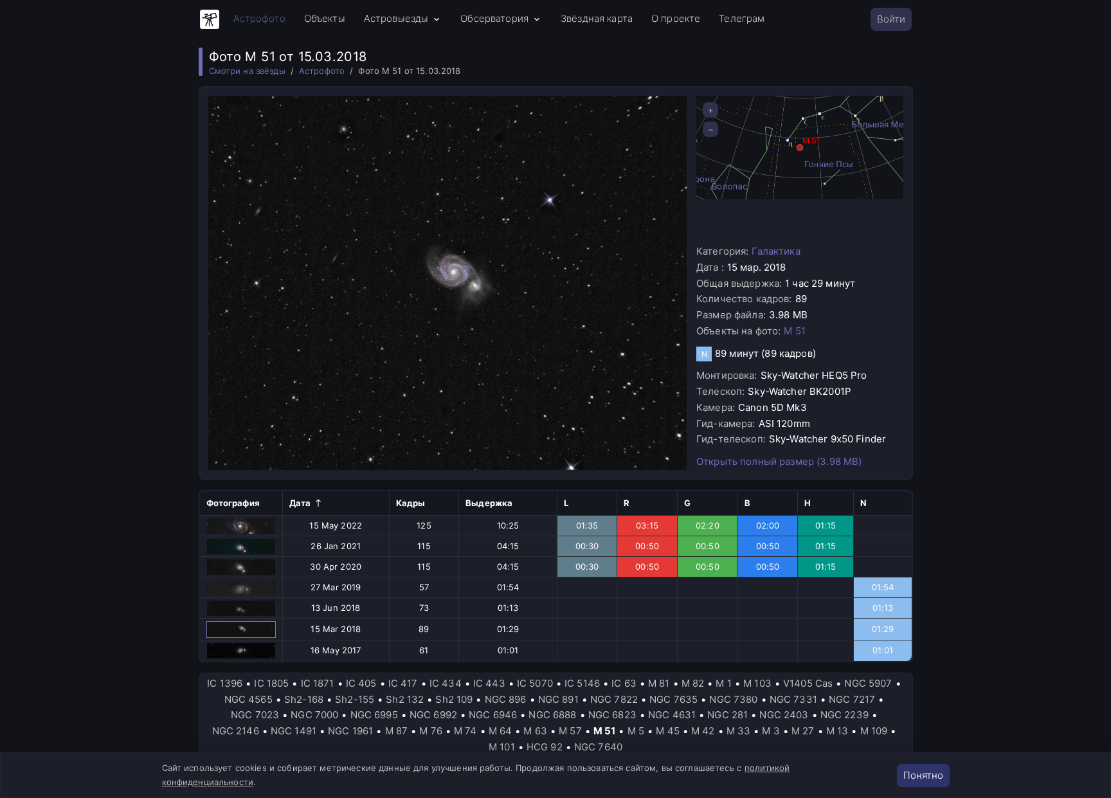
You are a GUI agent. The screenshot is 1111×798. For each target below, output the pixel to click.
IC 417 (403, 683)
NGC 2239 (844, 715)
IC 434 (445, 683)
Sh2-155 (354, 699)
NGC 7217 (852, 699)
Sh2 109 (454, 699)
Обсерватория (494, 18)
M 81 (659, 683)
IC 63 (624, 683)
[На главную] (209, 19)
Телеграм (741, 18)
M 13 (837, 731)
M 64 (500, 731)
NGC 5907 (868, 683)
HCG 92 (545, 747)
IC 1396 (224, 683)
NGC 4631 (672, 715)
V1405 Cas (808, 683)
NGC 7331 (793, 699)
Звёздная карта (597, 18)
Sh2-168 (303, 699)
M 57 (570, 731)
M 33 (739, 731)
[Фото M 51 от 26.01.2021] (241, 546)
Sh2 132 (405, 699)
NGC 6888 (552, 715)
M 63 (535, 731)
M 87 (396, 731)
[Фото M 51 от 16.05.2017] (241, 650)
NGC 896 (506, 699)
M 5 (636, 731)
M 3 (770, 731)
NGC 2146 (235, 731)
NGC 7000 (314, 715)
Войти (891, 19)
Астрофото (259, 18)
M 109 (874, 731)
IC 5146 (582, 683)
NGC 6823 (612, 715)
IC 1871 (317, 683)
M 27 (803, 731)
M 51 (795, 331)
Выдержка (488, 503)
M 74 (465, 731)
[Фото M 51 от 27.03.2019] (241, 587)
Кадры (411, 503)
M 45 (668, 731)
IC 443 (489, 683)
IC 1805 (271, 683)
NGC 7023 (255, 715)
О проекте (675, 18)
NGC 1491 (293, 731)
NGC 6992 (433, 715)
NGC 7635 (673, 699)
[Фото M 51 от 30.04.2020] (241, 567)
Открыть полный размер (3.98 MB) (779, 461)
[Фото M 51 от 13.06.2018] (241, 608)
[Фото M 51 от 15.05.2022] (241, 526)
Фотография (233, 503)
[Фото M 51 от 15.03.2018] (241, 629)
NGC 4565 (248, 699)
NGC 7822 (614, 699)
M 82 (693, 683)
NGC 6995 (374, 715)
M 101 (502, 747)
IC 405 (361, 683)
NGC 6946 (493, 715)
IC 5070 (535, 683)
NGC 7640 (598, 747)
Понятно (923, 775)
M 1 (723, 683)
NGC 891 (558, 699)
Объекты (324, 18)
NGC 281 (727, 715)
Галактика (776, 251)
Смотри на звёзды (247, 71)
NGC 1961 (350, 731)
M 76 (430, 731)
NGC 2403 (783, 715)
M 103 (757, 683)
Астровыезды (396, 18)
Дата (300, 503)
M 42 (703, 731)
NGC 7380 (733, 699)
